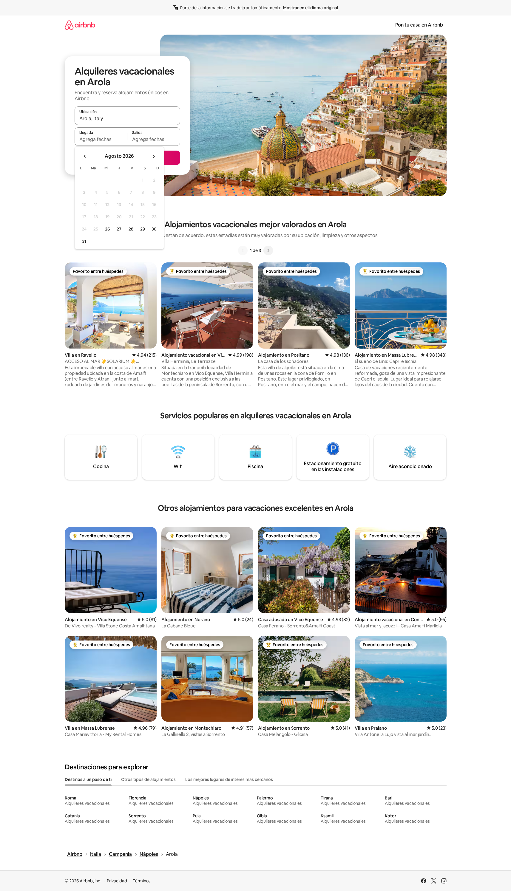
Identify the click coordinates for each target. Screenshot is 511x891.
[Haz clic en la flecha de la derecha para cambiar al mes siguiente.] (153, 156)
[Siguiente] (268, 250)
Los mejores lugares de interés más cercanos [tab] (229, 779)
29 (142, 229)
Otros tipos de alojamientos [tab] (148, 779)
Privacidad (117, 881)
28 (131, 229)
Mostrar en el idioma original (310, 7)
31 (84, 241)
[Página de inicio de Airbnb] (80, 25)
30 (154, 229)
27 (119, 229)
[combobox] (127, 118)
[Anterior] (243, 250)
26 (107, 229)
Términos (142, 881)
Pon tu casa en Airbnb (419, 25)
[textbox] (101, 139)
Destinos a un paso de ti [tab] (88, 779)
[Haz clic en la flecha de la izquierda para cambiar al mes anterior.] (85, 156)
